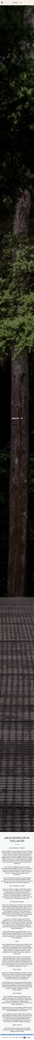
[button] (1, 2)
